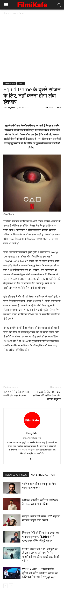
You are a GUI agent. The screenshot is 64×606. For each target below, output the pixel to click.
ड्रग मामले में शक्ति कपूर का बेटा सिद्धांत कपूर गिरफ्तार (16, 393)
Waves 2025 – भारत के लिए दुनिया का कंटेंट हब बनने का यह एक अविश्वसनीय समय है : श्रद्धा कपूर (40, 573)
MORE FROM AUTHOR (43, 474)
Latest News (18, 13)
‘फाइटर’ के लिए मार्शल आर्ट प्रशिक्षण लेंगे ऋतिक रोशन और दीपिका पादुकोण (47, 395)
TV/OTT (21, 83)
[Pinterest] (22, 115)
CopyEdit (10, 107)
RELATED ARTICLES (16, 474)
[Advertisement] (32, 48)
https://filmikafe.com (32, 438)
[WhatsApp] (30, 115)
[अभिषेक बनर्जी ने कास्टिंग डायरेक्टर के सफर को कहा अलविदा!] (11, 504)
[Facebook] (6, 115)
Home (6, 13)
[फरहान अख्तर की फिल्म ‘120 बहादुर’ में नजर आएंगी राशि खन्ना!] (11, 520)
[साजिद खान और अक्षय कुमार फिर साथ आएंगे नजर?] (11, 488)
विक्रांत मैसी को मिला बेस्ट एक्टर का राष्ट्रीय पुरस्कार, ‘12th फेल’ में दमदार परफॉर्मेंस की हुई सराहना (40, 536)
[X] (14, 115)
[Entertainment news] (32, 4)
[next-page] (11, 586)
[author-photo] (32, 428)
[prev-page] (5, 586)
